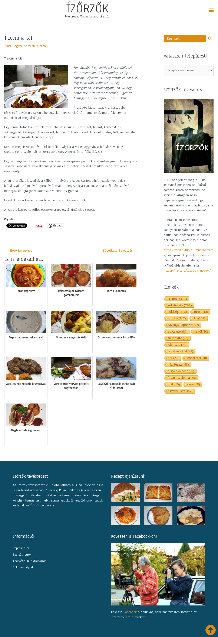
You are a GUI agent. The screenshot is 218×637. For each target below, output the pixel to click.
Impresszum (21, 548)
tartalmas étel (180, 351)
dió (199, 318)
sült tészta (178, 338)
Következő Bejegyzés (120, 250)
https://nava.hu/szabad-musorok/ (187, 270)
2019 (7, 46)
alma (193, 384)
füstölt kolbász (181, 371)
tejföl (201, 331)
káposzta (177, 345)
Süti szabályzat (23, 567)
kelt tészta (180, 305)
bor (173, 358)
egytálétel (178, 331)
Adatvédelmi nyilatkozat (29, 561)
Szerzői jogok (22, 554)
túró (201, 312)
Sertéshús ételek (36, 46)
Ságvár (17, 46)
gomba (177, 318)
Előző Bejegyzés (18, 250)
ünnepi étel (196, 358)
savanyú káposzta (183, 325)
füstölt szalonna (182, 378)
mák (174, 384)
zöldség (177, 311)
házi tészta (178, 364)
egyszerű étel (180, 391)
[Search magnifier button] (210, 38)
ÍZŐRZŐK (87, 8)
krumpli (177, 299)
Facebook (130, 612)
